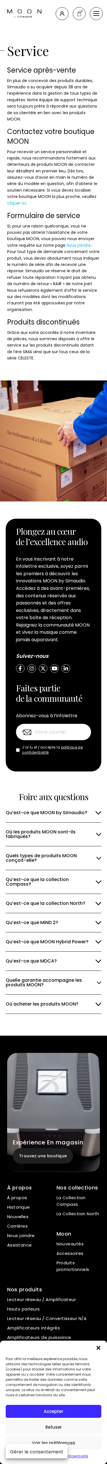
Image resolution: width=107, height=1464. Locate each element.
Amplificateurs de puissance (39, 1337)
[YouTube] (54, 668)
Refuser (53, 1427)
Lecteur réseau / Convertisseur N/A (46, 1318)
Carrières (17, 1226)
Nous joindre (78, 245)
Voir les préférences (53, 1443)
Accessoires (70, 1253)
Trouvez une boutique (43, 1156)
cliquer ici (16, 203)
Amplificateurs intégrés (33, 1328)
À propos (17, 1198)
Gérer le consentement (36, 1452)
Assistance (19, 1245)
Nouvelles (18, 1217)
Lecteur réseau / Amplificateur (41, 1299)
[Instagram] (31, 668)
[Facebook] (20, 668)
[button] (98, 1348)
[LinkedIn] (66, 668)
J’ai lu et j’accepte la (52, 750)
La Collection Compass (71, 1201)
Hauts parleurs (23, 1309)
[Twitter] (43, 668)
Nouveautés (70, 1244)
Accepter (53, 1411)
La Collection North (77, 1214)
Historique (18, 1207)
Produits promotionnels (72, 1266)
